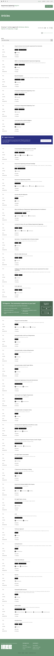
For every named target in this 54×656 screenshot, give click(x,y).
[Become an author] (7, 1)
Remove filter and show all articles (48, 32)
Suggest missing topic (46, 140)
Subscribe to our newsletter (46, 312)
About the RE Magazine (27, 647)
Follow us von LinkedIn (46, 307)
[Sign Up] (1, 1)
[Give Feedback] (3, 1)
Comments (43, 1)
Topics (49, 6)
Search (51, 1)
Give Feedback (35, 645)
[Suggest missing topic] (5, 1)
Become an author (36, 648)
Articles (39, 1)
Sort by (2, 38)
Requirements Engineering (10, 6)
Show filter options (41, 27)
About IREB (25, 645)
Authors (48, 1)
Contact (24, 648)
